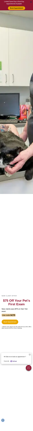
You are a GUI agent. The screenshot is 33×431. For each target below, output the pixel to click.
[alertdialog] (16, 5)
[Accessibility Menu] (2, 420)
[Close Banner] (31, 2)
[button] (28, 368)
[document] (16, 215)
